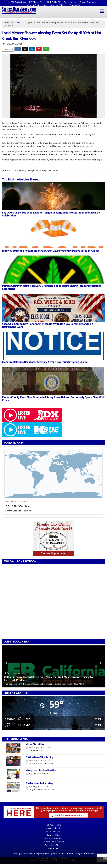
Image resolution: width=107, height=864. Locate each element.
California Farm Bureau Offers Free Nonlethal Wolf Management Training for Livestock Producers (49, 678)
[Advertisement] (53, 538)
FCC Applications (18, 2)
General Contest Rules (37, 5)
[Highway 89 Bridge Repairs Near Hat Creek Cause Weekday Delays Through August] (53, 234)
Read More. (79, 683)
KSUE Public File (53, 2)
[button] (102, 11)
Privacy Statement (88, 2)
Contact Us (75, 5)
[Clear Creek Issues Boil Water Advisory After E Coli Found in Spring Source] (53, 346)
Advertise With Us (58, 5)
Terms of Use (70, 2)
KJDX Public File (36, 2)
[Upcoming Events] (13, 748)
